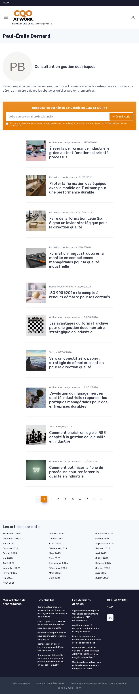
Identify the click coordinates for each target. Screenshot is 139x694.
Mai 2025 (8, 558)
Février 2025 (10, 553)
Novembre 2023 (104, 533)
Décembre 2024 (58, 548)
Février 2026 (10, 573)
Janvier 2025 (102, 548)
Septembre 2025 (58, 563)
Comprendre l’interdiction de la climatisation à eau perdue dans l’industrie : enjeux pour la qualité (50, 660)
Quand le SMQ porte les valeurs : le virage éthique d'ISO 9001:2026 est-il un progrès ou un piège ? (85, 652)
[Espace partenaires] (133, 17)
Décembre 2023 (12, 538)
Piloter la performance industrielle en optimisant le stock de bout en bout (86, 639)
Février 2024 (102, 538)
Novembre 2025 (11, 568)
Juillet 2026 (102, 578)
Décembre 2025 (58, 568)
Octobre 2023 (56, 533)
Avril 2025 (101, 553)
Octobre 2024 (10, 548)
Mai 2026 (8, 578)
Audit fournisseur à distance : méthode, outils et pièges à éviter (85, 628)
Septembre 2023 (12, 533)
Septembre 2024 (104, 543)
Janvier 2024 (56, 538)
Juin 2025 (54, 558)
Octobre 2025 (103, 563)
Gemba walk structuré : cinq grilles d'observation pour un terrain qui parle (87, 665)
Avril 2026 (101, 573)
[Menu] (7, 17)
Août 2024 (55, 543)
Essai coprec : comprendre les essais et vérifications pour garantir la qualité (51, 624)
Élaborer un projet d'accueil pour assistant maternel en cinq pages (51, 635)
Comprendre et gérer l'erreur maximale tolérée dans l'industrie (50, 647)
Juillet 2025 (102, 558)
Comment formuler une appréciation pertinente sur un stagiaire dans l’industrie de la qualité (52, 612)
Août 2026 (8, 582)
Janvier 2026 (102, 568)
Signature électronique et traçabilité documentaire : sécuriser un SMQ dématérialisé (85, 615)
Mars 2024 (8, 543)
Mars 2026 (55, 573)
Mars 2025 (55, 553)
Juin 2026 (54, 578)
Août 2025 (8, 563)
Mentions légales (21, 683)
